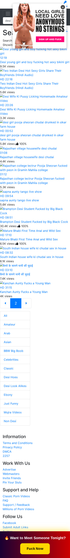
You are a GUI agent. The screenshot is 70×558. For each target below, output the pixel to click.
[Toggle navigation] (8, 13)
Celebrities (11, 359)
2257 (6, 456)
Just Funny (11, 403)
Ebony (8, 394)
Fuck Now (35, 548)
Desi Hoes (11, 377)
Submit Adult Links (15, 527)
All (5, 315)
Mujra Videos (13, 412)
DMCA (7, 451)
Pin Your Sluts (12, 482)
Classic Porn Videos (16, 496)
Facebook (9, 523)
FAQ (5, 500)
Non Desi (10, 421)
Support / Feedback (16, 505)
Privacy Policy (12, 447)
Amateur (9, 324)
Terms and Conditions (17, 443)
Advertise (9, 469)
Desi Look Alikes (15, 386)
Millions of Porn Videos (18, 509)
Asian (7, 342)
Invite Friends (12, 478)
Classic (8, 368)
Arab (7, 333)
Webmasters (11, 474)
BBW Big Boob (13, 351)
